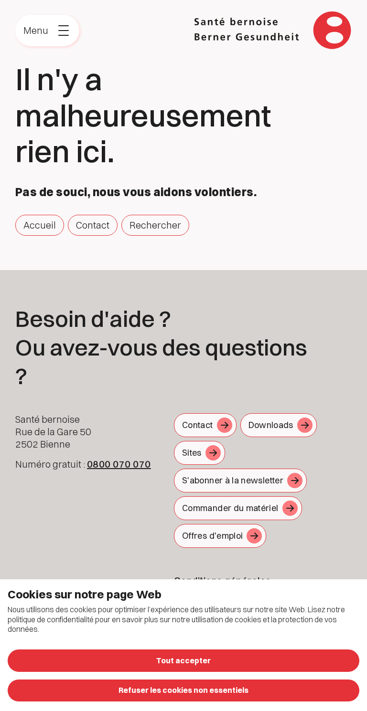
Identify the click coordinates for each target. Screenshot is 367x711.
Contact (92, 225)
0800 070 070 (119, 464)
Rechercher (155, 225)
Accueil (39, 225)
